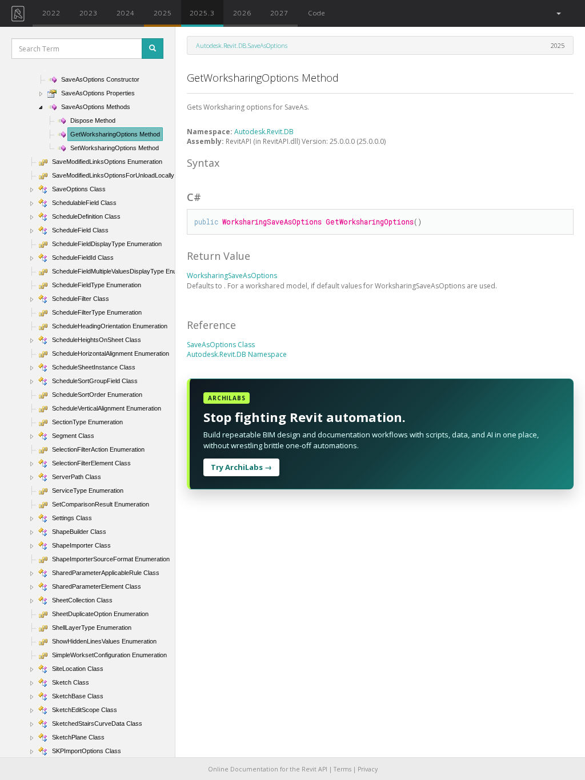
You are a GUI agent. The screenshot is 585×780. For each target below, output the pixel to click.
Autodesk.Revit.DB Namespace (237, 354)
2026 (242, 12)
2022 (51, 12)
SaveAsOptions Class (221, 344)
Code (316, 12)
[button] (557, 13)
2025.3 (202, 12)
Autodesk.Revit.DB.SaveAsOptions (241, 45)
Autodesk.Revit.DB (264, 131)
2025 (163, 12)
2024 (126, 12)
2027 (279, 12)
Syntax (203, 163)
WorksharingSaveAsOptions (232, 275)
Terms (342, 769)
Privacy (368, 769)
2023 (88, 12)
